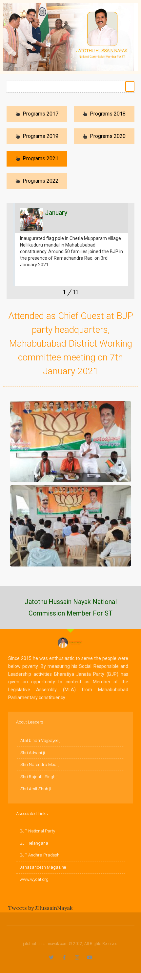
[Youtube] (89, 957)
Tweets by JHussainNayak (40, 908)
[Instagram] (76, 957)
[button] (130, 86)
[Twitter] (51, 957)
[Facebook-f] (64, 957)
